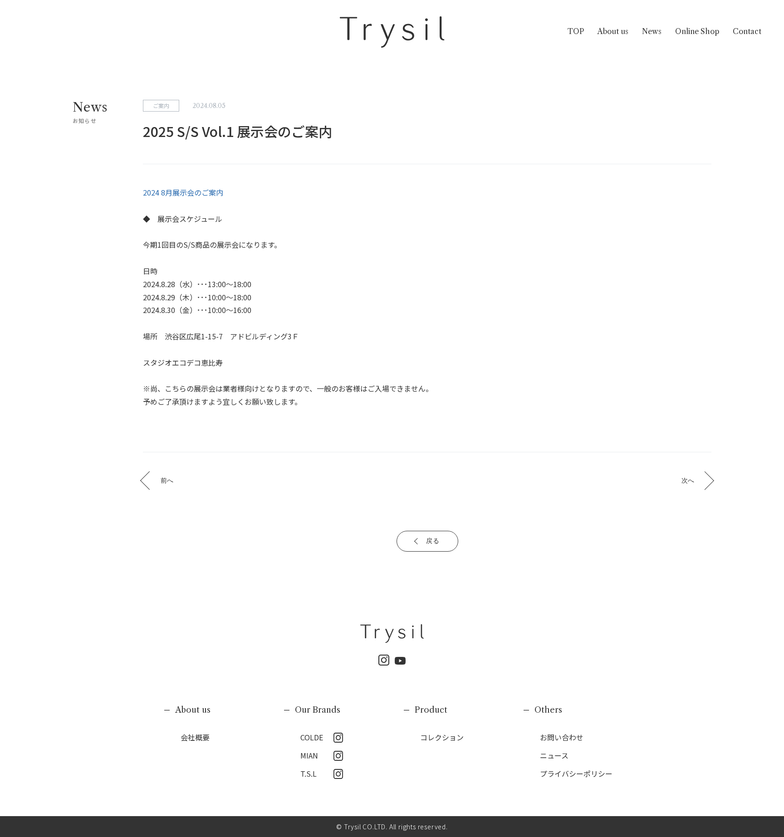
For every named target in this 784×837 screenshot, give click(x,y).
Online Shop (697, 31)
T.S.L (308, 773)
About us (613, 31)
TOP (576, 31)
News (652, 31)
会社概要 (195, 737)
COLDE (311, 737)
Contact (747, 31)
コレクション (442, 737)
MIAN (309, 755)
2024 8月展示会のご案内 (183, 192)
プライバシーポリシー (576, 773)
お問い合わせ (561, 737)
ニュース (554, 755)
